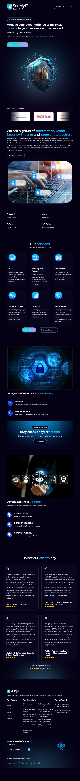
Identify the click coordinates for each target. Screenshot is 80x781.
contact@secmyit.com (64, 710)
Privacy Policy (11, 763)
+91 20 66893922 (63, 704)
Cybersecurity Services (27, 705)
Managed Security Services (29, 710)
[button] (71, 7)
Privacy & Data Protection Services (29, 720)
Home (9, 706)
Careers (9, 719)
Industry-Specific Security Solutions (44, 705)
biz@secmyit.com (62, 712)
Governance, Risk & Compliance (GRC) (29, 715)
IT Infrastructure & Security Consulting (44, 720)
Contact (9, 715)
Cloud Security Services (28, 731)
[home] (18, 6)
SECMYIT (27, 758)
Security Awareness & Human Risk (45, 715)
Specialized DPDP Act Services (29, 726)
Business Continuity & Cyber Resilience (45, 710)
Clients (9, 712)
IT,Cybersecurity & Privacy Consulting (44, 726)
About (9, 709)
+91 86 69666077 (63, 706)
